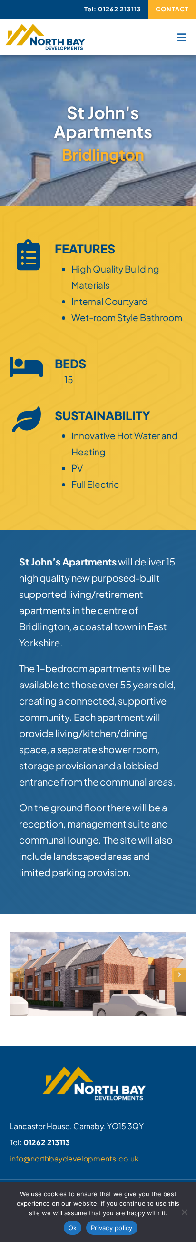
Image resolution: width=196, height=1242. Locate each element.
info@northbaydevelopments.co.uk (74, 1158)
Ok (73, 1228)
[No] (184, 1212)
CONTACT (172, 9)
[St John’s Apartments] (98, 938)
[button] (17, 975)
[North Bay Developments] (45, 28)
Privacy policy (112, 1228)
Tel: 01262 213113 (112, 9)
